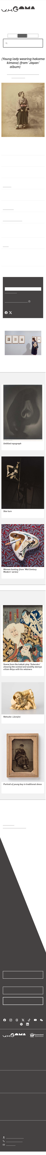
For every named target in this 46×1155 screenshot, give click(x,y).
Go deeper (36, 27)
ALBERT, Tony (9, 575)
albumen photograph (12, 220)
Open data (7, 1081)
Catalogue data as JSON (15, 301)
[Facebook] (6, 312)
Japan (5, 245)
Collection (18, 17)
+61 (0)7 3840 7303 (14, 1141)
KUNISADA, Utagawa (12, 672)
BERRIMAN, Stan (10, 514)
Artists (22, 27)
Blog (26, 1081)
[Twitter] (10, 312)
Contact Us (10, 1144)
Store (5, 1086)
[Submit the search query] (4, 43)
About (26, 1084)
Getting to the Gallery (15, 1137)
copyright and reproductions (14, 827)
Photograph (8, 208)
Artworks (8, 27)
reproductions (8, 824)
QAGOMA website (10, 1084)
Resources (33, 35)
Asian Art (7, 186)
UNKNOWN (8, 720)
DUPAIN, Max (8, 447)
